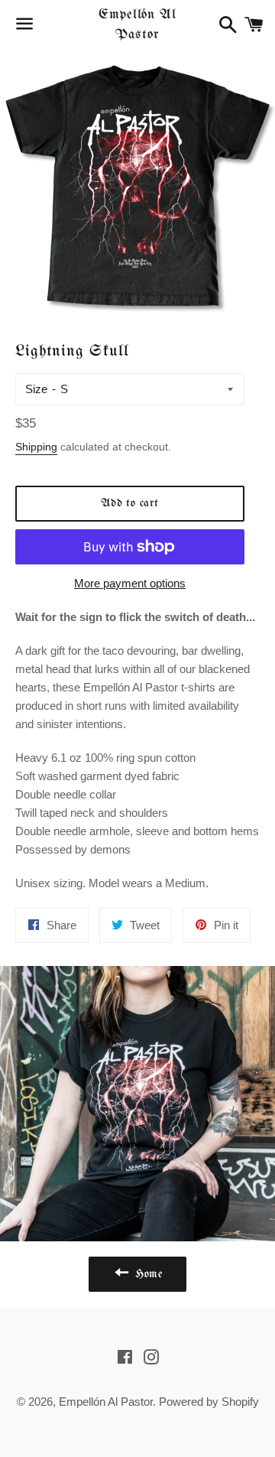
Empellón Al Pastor (137, 24)
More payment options (130, 583)
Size (36, 388)
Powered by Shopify (209, 1401)
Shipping (36, 447)
